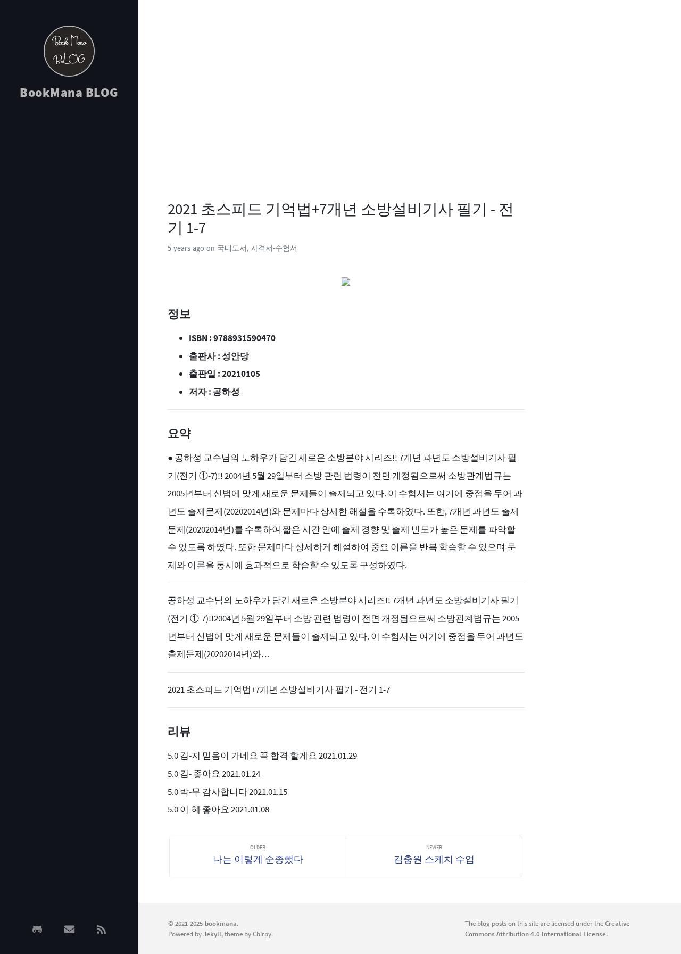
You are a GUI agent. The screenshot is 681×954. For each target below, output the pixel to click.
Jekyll (212, 934)
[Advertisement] (69, 277)
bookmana (221, 923)
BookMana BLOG (69, 92)
